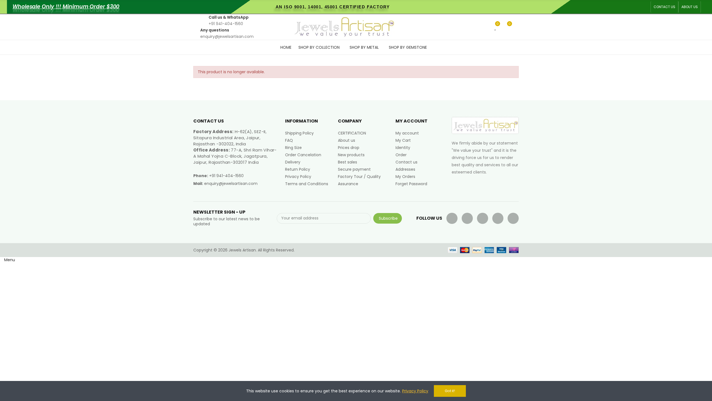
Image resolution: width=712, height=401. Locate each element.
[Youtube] (482, 218)
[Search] (486, 27)
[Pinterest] (497, 218)
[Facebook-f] (452, 218)
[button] (664, 7)
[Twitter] (467, 218)
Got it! (450, 390)
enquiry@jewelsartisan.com (231, 183)
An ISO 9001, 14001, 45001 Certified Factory (333, 6)
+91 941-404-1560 (226, 176)
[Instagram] (513, 218)
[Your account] (517, 27)
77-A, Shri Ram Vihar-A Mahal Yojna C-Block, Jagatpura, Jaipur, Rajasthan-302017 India (235, 156)
